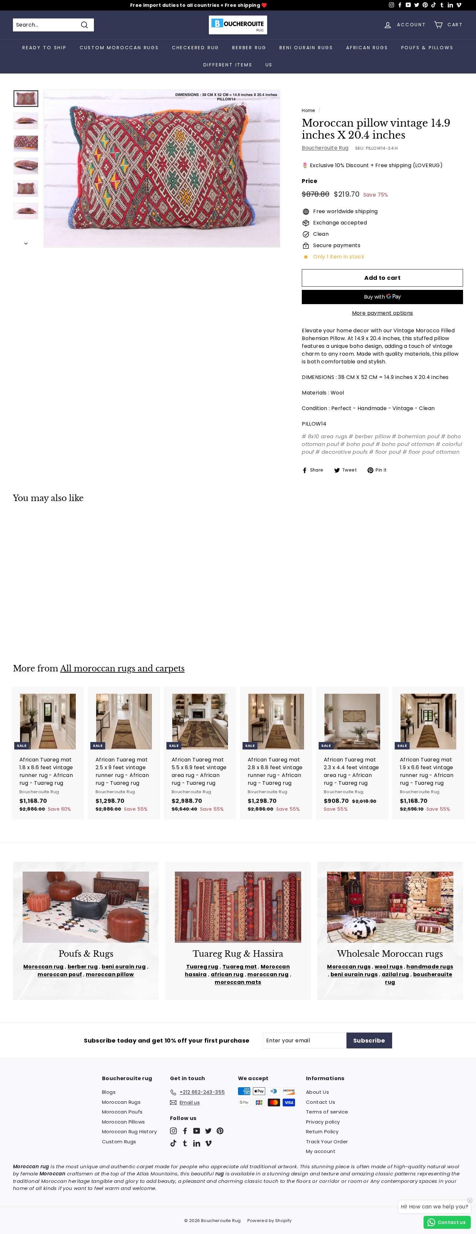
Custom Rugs (119, 1141)
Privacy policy (323, 1121)
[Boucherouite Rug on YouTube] (196, 1131)
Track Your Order (327, 1141)
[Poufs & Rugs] (86, 907)
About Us (317, 1092)
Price (309, 181)
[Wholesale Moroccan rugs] (390, 907)
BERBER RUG (249, 47)
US (269, 65)
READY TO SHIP (44, 47)
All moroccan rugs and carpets (122, 669)
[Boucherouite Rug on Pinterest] (220, 1131)
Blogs (109, 1092)
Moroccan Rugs (121, 1102)
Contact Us (320, 1102)
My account (320, 1151)
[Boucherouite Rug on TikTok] (173, 1143)
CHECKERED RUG (195, 47)
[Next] (26, 241)
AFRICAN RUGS (367, 47)
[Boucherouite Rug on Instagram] (173, 1131)
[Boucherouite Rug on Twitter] (208, 1131)
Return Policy (322, 1131)
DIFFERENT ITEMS (228, 65)
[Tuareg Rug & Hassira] (238, 907)
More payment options (382, 313)
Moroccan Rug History (129, 1131)
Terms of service (327, 1111)
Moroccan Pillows (123, 1121)
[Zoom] (162, 168)
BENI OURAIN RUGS (306, 47)
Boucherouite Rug (325, 148)
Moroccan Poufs (122, 1111)
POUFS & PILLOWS (427, 47)
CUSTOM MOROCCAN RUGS (119, 47)
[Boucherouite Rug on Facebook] (185, 1131)
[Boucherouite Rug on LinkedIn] (196, 1143)
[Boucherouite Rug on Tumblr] (185, 1143)
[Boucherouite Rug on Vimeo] (208, 1143)
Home (308, 111)
